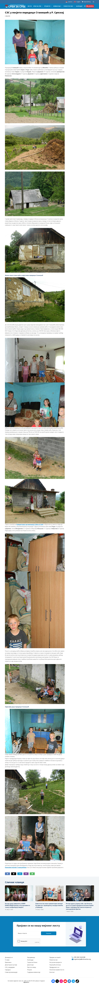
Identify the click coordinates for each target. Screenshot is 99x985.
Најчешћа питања (55, 965)
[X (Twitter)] (13, 873)
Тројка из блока (32, 962)
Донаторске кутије (11, 965)
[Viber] (26, 873)
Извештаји (57, 6)
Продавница (31, 957)
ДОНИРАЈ (91, 6)
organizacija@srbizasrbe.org (82, 959)
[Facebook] (7, 873)
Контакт (52, 972)
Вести (30, 6)
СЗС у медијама (10, 967)
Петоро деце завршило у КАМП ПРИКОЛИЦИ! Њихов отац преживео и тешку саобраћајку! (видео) (17, 905)
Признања (8, 962)
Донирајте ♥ (9, 957)
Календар (79, 6)
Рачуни (29, 970)
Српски (70, 1)
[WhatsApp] (32, 873)
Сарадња (8, 970)
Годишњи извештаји (33, 972)
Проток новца (31, 967)
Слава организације (11, 972)
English (78, 1)
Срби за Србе (37, 6)
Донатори (30, 965)
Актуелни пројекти (56, 962)
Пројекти (47, 6)
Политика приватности (57, 970)
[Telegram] (19, 873)
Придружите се (54, 967)
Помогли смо (68, 6)
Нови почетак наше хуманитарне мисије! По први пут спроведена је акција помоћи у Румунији (49, 905)
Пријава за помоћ (55, 957)
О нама (7, 960)
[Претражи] (93, 1)
